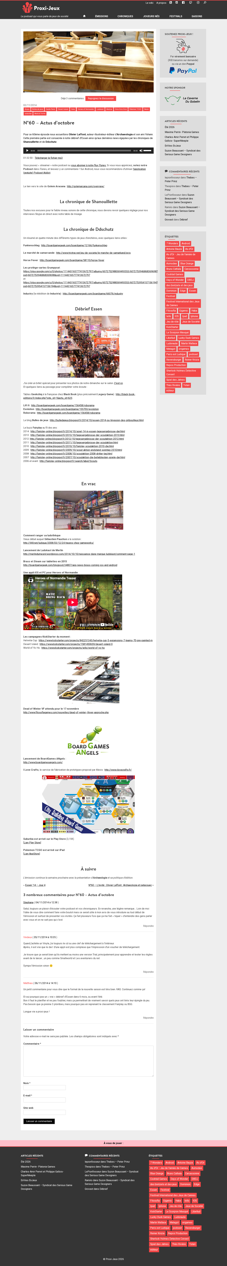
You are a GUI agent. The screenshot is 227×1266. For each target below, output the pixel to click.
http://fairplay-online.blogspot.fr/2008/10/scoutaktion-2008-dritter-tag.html (71, 453)
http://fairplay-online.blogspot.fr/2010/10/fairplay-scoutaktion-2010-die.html (72, 446)
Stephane (28, 902)
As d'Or (189, 249)
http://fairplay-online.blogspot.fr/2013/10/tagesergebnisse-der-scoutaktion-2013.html (77, 435)
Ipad (184, 316)
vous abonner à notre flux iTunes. (88, 165)
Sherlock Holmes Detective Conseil (181, 372)
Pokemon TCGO (135, 109)
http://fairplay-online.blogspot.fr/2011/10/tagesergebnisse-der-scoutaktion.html (74, 442)
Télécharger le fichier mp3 (49, 157)
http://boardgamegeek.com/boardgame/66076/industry (93, 293)
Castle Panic (50, 109)
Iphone (194, 316)
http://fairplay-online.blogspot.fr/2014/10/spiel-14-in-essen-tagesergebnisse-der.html (78, 431)
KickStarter (172, 327)
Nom (26, 1083)
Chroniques (125, 16)
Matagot (170, 348)
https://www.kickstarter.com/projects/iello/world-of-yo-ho (73, 647)
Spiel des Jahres (175, 379)
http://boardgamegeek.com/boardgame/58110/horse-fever (72, 260)
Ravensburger (173, 359)
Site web (28, 1107)
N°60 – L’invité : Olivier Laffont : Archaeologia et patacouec (120, 885)
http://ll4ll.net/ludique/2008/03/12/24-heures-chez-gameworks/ (58, 542)
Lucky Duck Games (189, 337)
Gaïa (73, 109)
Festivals (176, 16)
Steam (146, 109)
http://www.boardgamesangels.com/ (43, 762)
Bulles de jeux (37, 109)
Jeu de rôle (172, 321)
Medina (109, 109)
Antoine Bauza (174, 249)
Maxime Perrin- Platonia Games (182, 132)
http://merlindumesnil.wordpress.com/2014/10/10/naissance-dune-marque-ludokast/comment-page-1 (79, 554)
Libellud (170, 337)
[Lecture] (27, 150)
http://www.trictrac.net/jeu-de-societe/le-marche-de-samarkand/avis (93, 252)
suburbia (28, 114)
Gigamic (183, 310)
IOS (177, 316)
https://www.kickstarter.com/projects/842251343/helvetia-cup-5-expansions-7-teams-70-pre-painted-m (96, 640)
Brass (27, 109)
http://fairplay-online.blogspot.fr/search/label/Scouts (68, 461)
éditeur (170, 390)
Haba (194, 310)
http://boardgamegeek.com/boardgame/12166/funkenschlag (74, 245)
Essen (192, 290)
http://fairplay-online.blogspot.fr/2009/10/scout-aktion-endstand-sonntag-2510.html (76, 449)
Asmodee (171, 263)
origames (184, 348)
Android (186, 243)
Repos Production (176, 365)
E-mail (27, 1095)
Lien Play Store (32, 842)
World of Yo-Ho (39, 114)
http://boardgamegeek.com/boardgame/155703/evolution (67, 409)
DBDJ (190, 279)
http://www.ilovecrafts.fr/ (118, 769)
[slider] (147, 150)
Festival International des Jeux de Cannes (183, 303)
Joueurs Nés (151, 16)
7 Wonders (172, 243)
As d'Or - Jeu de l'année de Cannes (180, 256)
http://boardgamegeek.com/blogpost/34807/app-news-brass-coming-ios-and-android (70, 565)
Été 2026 (169, 127)
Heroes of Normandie (86, 109)
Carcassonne (192, 268)
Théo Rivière (173, 385)
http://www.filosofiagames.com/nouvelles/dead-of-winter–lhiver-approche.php (66, 712)
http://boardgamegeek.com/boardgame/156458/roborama (62, 405)
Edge (183, 290)
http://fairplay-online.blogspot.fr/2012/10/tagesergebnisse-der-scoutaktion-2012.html (77, 438)
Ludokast (100, 109)
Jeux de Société (191, 321)
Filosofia (171, 310)
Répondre (148, 925)
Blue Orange (186, 263)
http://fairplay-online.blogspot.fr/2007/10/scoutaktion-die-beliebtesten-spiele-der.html (78, 457)
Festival (170, 296)
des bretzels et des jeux (179, 285)
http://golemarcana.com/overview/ (85, 186)
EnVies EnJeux (173, 145)
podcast (193, 354)
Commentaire (32, 1043)
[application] (88, 150)
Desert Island (63, 109)
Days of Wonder (175, 279)
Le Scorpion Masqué (177, 332)
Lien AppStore (31, 853)
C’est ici (118, 383)
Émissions (101, 16)
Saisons (197, 16)
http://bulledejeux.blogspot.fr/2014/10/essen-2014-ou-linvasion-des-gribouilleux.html (97, 420)
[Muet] (141, 150)
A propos (161, 2)
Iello (168, 316)
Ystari (186, 385)
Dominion (171, 290)
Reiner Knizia (192, 359)
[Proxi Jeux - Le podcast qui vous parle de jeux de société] (49, 7)
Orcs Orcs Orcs (121, 109)
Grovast (169, 219)
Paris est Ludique (175, 354)
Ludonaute (172, 343)
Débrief (184, 219)
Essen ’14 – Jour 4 (35, 885)
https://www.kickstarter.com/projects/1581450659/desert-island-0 (76, 644)
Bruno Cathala (173, 268)
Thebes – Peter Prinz (118, 1161)
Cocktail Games (174, 274)
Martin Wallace (189, 343)
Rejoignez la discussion (101, 98)
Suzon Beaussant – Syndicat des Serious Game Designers (179, 198)
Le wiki (149, 2)
